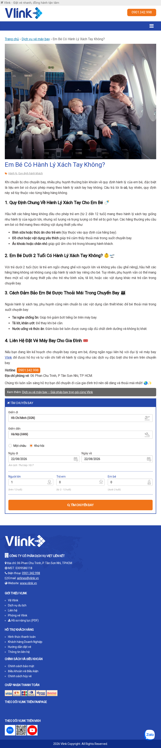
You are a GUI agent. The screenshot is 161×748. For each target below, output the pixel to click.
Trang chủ (12, 39)
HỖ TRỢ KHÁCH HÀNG (19, 629)
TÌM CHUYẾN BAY (82, 505)
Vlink (8, 357)
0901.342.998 (142, 12)
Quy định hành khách (30, 173)
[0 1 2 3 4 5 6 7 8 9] (80, 483)
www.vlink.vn (28, 583)
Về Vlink (13, 600)
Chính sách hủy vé (20, 676)
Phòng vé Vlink (17, 615)
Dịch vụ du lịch (17, 605)
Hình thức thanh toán (22, 636)
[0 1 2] (130, 483)
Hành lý (12, 173)
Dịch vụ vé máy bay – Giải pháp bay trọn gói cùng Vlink (57, 392)
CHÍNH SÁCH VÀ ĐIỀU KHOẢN (24, 659)
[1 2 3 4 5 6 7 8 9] (30, 483)
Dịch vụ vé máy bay (36, 39)
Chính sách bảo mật (21, 666)
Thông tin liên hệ (19, 652)
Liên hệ (12, 610)
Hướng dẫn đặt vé (19, 647)
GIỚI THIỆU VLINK (16, 593)
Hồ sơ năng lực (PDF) (25, 620)
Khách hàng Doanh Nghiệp (25, 641)
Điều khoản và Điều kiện (23, 671)
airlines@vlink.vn (28, 578)
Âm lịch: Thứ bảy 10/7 (21, 465)
